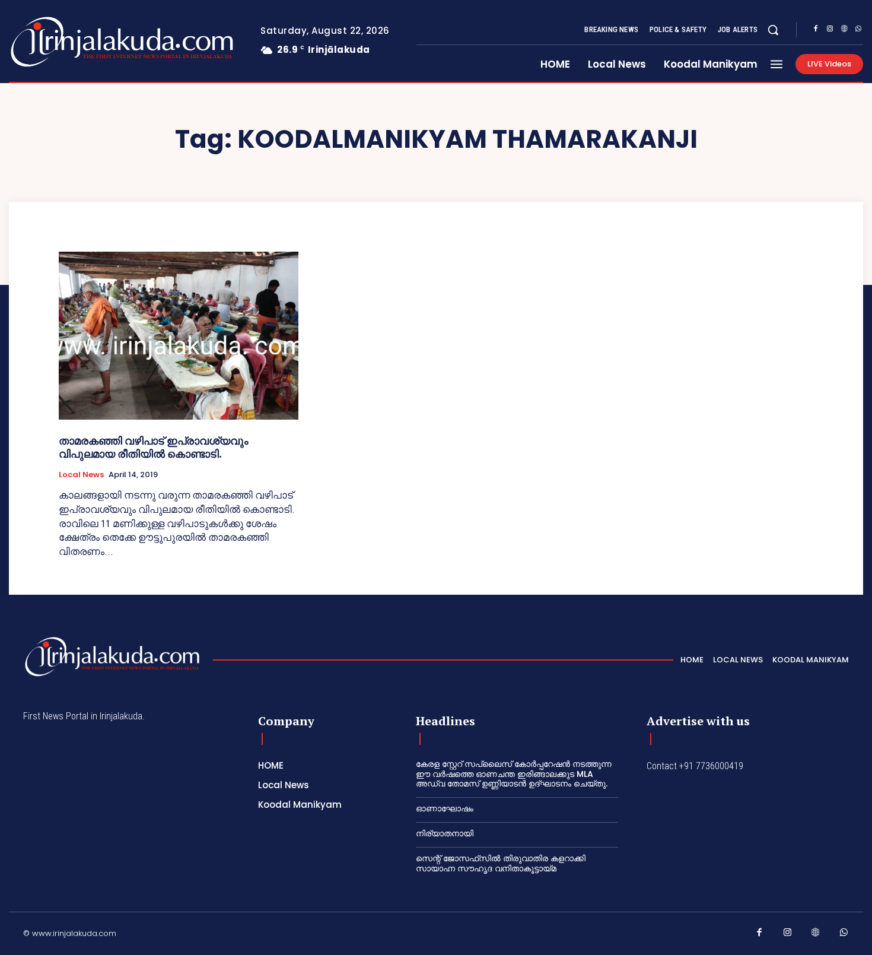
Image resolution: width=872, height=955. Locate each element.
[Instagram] (830, 30)
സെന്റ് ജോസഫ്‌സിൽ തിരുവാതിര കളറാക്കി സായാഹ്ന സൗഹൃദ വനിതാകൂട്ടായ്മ (500, 863)
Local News (81, 475)
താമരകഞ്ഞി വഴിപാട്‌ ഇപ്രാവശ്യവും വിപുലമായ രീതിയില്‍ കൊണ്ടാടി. (154, 447)
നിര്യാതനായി (444, 833)
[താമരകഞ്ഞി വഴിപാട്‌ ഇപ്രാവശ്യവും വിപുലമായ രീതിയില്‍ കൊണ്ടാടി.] (178, 336)
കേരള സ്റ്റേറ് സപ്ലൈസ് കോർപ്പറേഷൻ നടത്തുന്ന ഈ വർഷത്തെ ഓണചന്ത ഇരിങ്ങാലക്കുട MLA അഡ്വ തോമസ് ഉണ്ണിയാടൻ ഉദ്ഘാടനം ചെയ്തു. (514, 774)
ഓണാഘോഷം (444, 808)
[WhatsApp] (858, 30)
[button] (773, 29)
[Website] (844, 30)
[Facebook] (816, 30)
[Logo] (75, 41)
